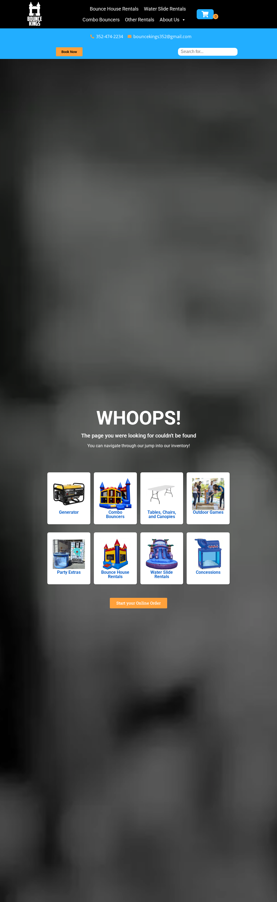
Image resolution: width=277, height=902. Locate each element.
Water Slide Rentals (165, 9)
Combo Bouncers (101, 19)
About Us (169, 19)
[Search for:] (208, 51)
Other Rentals (139, 19)
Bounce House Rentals (114, 9)
